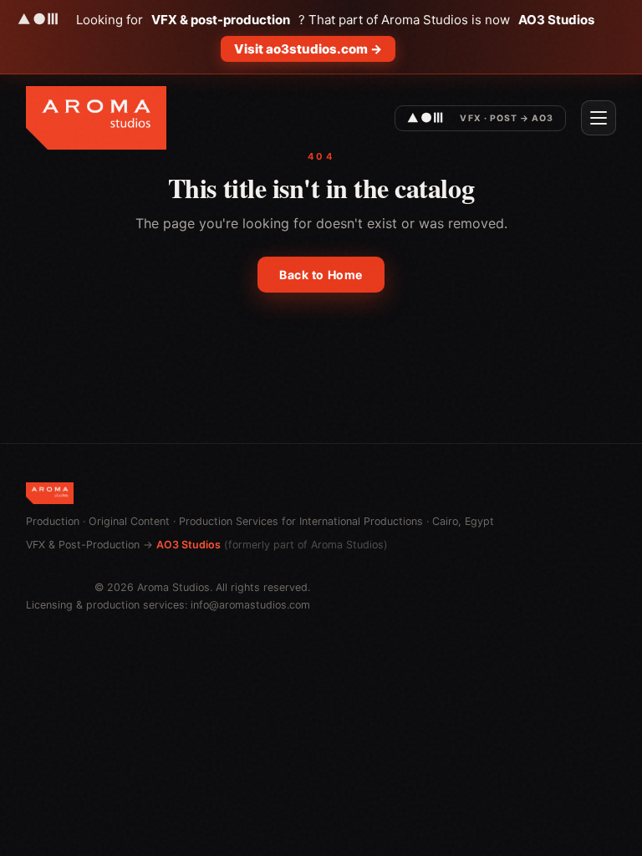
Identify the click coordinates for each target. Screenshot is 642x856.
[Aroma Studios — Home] (96, 118)
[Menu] (598, 117)
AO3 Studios (188, 544)
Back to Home (321, 275)
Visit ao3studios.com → (308, 49)
